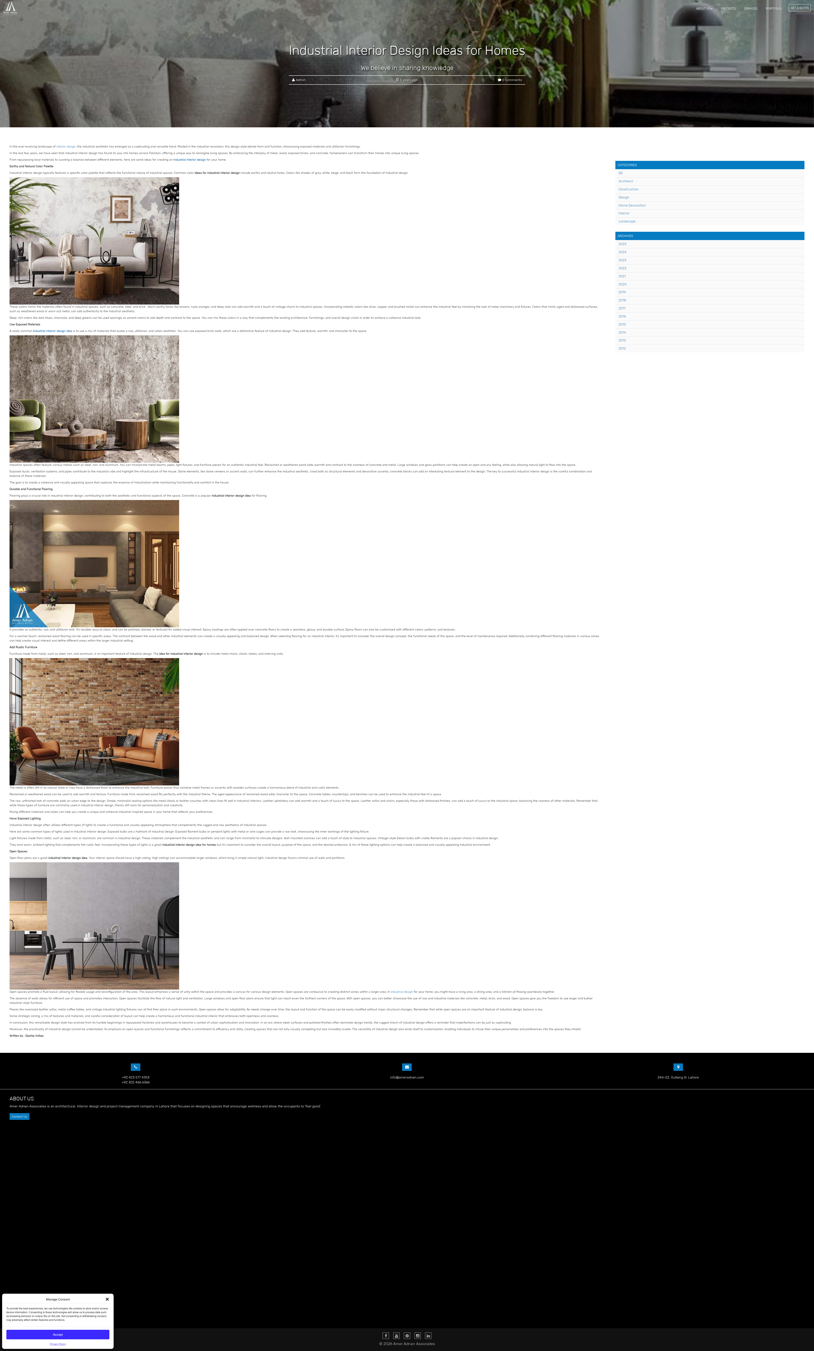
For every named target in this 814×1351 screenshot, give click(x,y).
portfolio (773, 8)
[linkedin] (428, 1336)
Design (624, 197)
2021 (622, 276)
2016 (622, 316)
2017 (622, 308)
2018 (622, 300)
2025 (622, 244)
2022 (622, 268)
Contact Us (19, 1116)
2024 (623, 252)
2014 (622, 332)
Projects (728, 8)
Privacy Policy (58, 1343)
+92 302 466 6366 (136, 1082)
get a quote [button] (800, 8)
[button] (107, 1299)
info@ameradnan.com (407, 1077)
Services (750, 8)
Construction (628, 189)
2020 (623, 284)
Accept (58, 1334)
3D (621, 173)
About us (703, 8)
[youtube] (396, 1336)
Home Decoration (632, 205)
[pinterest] (407, 1336)
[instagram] (417, 1336)
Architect (626, 181)
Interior (624, 213)
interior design (66, 146)
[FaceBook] (386, 1336)
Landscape (627, 221)
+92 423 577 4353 (135, 1077)
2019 (622, 292)
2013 (622, 340)
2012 (622, 348)
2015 (622, 324)
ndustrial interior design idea (53, 331)
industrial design (402, 992)
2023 (622, 260)
